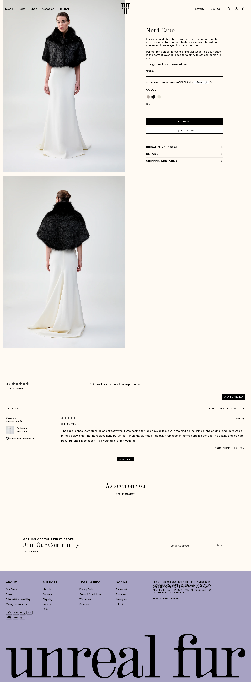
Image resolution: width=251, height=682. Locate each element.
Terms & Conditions (90, 594)
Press (9, 594)
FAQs (45, 609)
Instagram (121, 599)
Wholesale (85, 599)
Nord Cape (22, 431)
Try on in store (184, 130)
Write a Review (235, 397)
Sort (211, 408)
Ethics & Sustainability (18, 599)
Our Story (11, 589)
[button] (22, 8)
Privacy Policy (87, 589)
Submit (220, 545)
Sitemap (84, 604)
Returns (47, 604)
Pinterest (121, 594)
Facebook (121, 589)
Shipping (47, 599)
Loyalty (199, 8)
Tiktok (119, 604)
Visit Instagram (125, 493)
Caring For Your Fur (16, 604)
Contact (47, 594)
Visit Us (216, 8)
